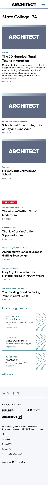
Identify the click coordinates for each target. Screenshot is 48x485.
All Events (7, 374)
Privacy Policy (7, 449)
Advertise (6, 439)
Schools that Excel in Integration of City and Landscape (22, 127)
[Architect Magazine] (24, 4)
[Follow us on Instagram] (18, 393)
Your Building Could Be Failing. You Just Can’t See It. (21, 294)
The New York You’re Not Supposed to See (18, 233)
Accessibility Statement (12, 454)
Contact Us (7, 444)
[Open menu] (43, 4)
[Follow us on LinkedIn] (3, 393)
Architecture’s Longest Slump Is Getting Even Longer (22, 253)
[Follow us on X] (8, 393)
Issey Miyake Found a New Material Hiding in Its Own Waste (23, 273)
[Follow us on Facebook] (13, 393)
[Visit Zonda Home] (14, 462)
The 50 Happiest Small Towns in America (19, 58)
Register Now (11, 327)
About (4, 434)
